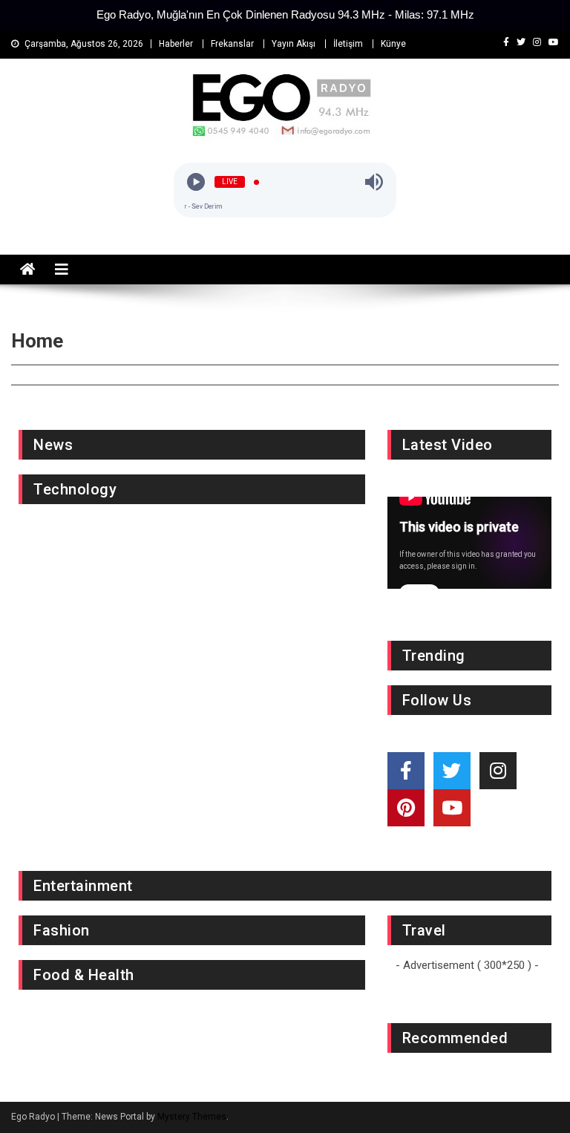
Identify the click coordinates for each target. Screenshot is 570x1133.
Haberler (176, 44)
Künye (393, 44)
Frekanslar (232, 44)
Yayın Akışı (293, 44)
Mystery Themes (191, 1116)
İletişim (348, 44)
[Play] (196, 182)
